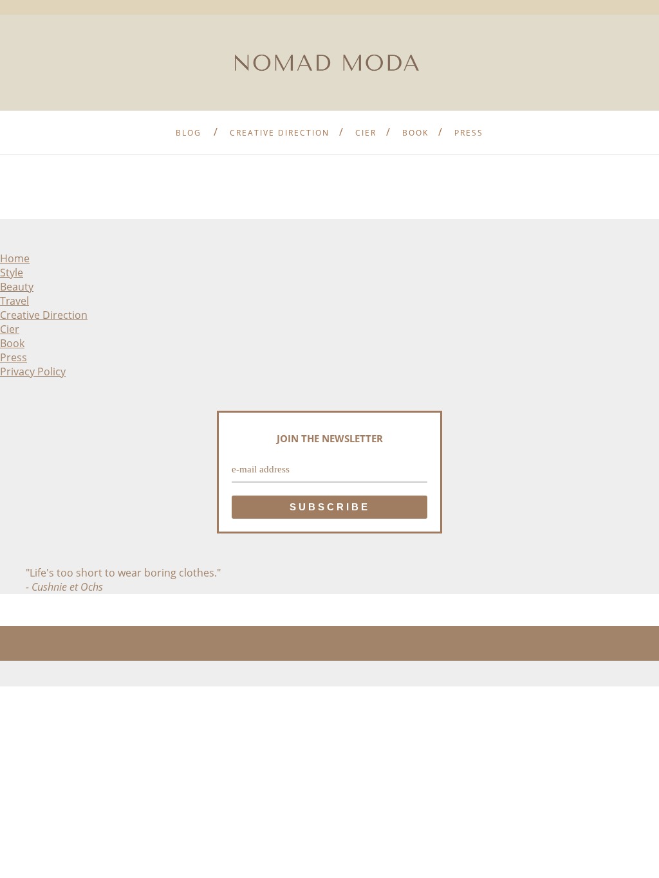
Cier (365, 132)
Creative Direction (280, 132)
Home (15, 258)
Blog (188, 132)
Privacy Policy (33, 371)
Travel (14, 301)
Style (11, 272)
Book (415, 132)
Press (468, 132)
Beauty (16, 287)
